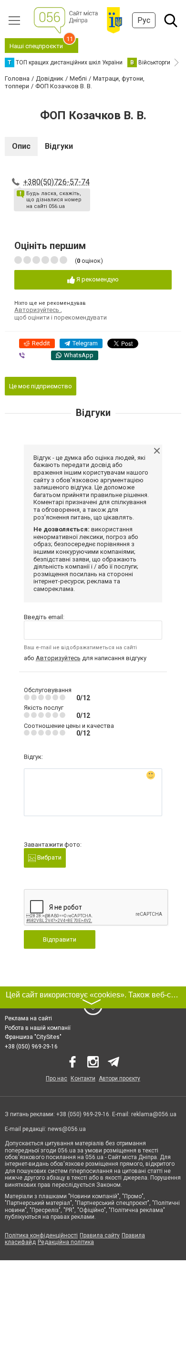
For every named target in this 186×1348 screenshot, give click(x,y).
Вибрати (49, 857)
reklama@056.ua (153, 1114)
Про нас (56, 1078)
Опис (21, 146)
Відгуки (59, 146)
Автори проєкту (119, 1078)
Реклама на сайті (28, 1018)
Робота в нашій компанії (38, 1028)
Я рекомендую (97, 279)
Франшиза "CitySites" (33, 1037)
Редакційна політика (66, 1242)
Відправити (59, 939)
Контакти (83, 1078)
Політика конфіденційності (41, 1235)
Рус (143, 20)
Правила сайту (100, 1235)
